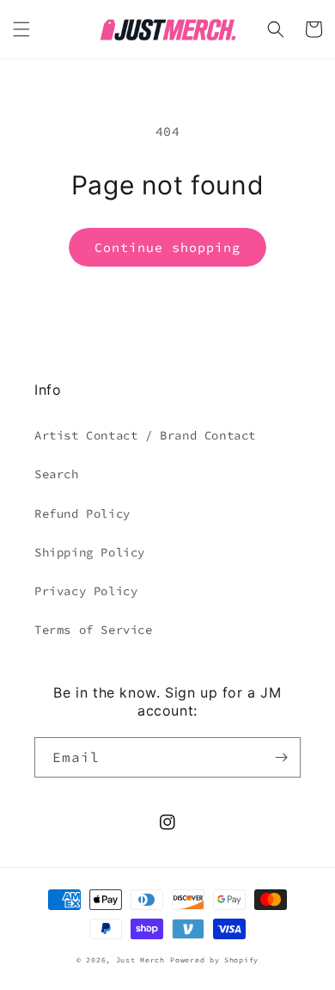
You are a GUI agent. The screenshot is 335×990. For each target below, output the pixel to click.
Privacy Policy (85, 591)
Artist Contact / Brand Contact (145, 435)
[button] (21, 29)
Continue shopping (167, 247)
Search (56, 474)
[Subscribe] (281, 757)
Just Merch (140, 960)
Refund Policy (82, 513)
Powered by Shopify (214, 960)
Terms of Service (93, 629)
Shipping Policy (89, 552)
